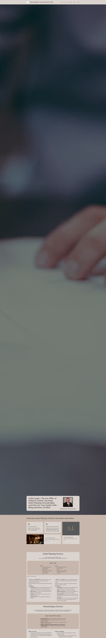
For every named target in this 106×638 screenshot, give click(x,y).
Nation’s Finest (35, 530)
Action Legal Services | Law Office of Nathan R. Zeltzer (41, 2)
